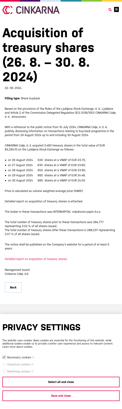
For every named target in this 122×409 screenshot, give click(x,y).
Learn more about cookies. (17, 346)
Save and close (61, 395)
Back (13, 287)
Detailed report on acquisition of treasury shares (36, 259)
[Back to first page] (31, 10)
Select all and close (61, 382)
